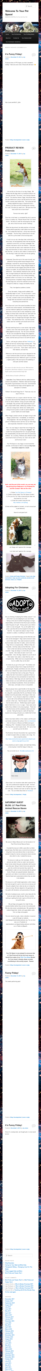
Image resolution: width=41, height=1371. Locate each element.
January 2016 (9, 1333)
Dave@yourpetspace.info (27, 751)
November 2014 (9, 1357)
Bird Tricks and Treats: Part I (13, 1273)
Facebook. (30, 790)
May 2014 (8, 1365)
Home (7, 34)
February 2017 (9, 1317)
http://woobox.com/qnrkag (20, 502)
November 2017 (9, 1299)
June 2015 (8, 1343)
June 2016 (8, 1323)
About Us (8, 38)
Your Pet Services (16, 34)
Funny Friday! (11, 972)
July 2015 (8, 1341)
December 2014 (9, 1355)
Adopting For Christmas (16, 587)
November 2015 (9, 1335)
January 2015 (9, 1353)
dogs (14, 578)
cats (31, 576)
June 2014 (8, 1363)
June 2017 (8, 1309)
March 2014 (8, 1369)
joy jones (18, 578)
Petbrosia (30, 341)
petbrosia (23, 578)
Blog (11, 140)
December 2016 (9, 1321)
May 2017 (8, 1311)
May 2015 (8, 1345)
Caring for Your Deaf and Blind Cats (15, 1265)
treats (12, 579)
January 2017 (9, 1319)
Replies (19, 579)
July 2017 (8, 1307)
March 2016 (8, 1329)
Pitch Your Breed (25, 957)
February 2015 (9, 1351)
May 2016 (8, 1325)
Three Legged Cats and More (13, 1271)
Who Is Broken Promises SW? (24, 1284)
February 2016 (9, 1331)
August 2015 (8, 1339)
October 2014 (9, 1359)
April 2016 (8, 1327)
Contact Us (16, 38)
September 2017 (10, 1303)
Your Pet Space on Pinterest (23, 492)
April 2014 (8, 1367)
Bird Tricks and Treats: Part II (13, 1280)
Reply (24, 794)
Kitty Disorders (9, 1263)
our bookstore (31, 721)
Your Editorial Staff (26, 38)
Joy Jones (25, 1128)
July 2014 (8, 1361)
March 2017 (8, 1315)
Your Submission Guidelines (13, 42)
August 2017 (8, 1305)
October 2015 (9, 1337)
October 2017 (9, 1301)
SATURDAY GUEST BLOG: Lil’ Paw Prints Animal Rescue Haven (16, 805)
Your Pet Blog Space (29, 34)
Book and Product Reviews (17, 576)
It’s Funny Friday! (13, 54)
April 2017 (8, 1313)
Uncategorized (17, 140)
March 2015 (8, 1349)
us (15, 579)
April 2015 (8, 1347)
